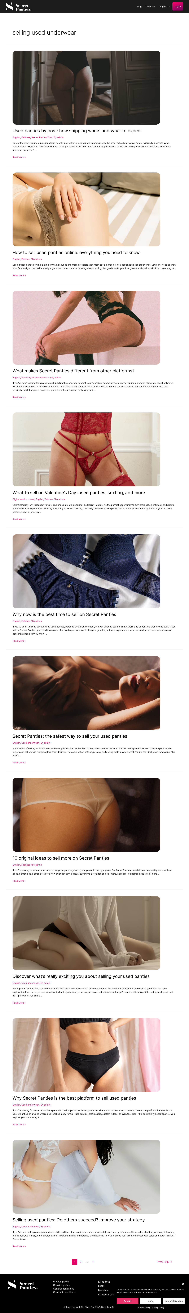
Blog (139, 6)
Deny (150, 1301)
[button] (183, 1283)
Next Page (165, 1261)
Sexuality (26, 377)
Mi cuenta (104, 1281)
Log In (178, 6)
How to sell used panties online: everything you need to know (76, 252)
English (163, 6)
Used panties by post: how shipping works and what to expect (77, 130)
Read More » (19, 157)
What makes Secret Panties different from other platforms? (74, 370)
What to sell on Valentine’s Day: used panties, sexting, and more (79, 492)
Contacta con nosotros (111, 1294)
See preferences (174, 1301)
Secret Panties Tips (41, 137)
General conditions (63, 1288)
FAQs (101, 1286)
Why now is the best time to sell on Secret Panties (64, 614)
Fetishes (25, 137)
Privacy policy (158, 1307)
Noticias (103, 1290)
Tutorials (150, 6)
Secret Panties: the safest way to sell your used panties (70, 736)
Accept (127, 1301)
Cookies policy (143, 1307)
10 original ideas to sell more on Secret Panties (61, 858)
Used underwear (40, 377)
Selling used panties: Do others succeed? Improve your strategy (79, 1219)
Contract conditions (64, 1292)
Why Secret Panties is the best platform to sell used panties (74, 1098)
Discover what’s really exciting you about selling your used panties (81, 976)
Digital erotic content (23, 499)
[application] (168, 6)
